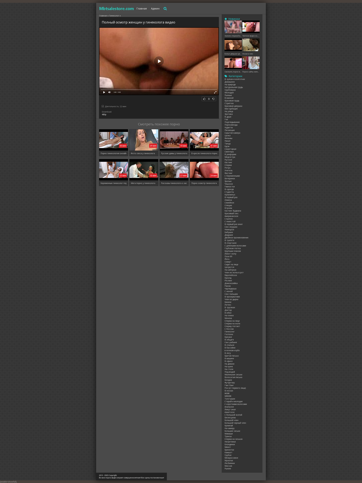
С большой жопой (233, 414)
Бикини (228, 302)
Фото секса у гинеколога (143, 153)
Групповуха (230, 89)
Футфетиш (230, 382)
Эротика (229, 114)
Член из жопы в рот (234, 272)
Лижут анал (230, 409)
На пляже (229, 315)
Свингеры (229, 151)
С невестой (230, 221)
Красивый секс (232, 213)
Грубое (228, 455)
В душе (228, 116)
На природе (230, 84)
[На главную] (116, 8)
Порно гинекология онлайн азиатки (114, 153)
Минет (228, 447)
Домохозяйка (231, 283)
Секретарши (230, 149)
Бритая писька (232, 355)
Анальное (229, 406)
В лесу (228, 353)
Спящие (228, 205)
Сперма (228, 165)
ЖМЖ (227, 393)
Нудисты (229, 127)
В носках (229, 390)
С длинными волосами (235, 245)
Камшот (228, 452)
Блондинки (230, 444)
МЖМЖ (228, 396)
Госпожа (229, 334)
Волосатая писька (233, 377)
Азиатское (230, 412)
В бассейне (230, 347)
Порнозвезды (231, 124)
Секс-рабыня (231, 342)
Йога (227, 259)
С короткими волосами (236, 404)
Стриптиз (229, 103)
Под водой (230, 371)
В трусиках (230, 307)
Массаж (228, 465)
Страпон (229, 218)
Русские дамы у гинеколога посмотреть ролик (174, 153)
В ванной (229, 98)
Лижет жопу (230, 253)
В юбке (228, 312)
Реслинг (228, 280)
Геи (226, 119)
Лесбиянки (230, 463)
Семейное (229, 202)
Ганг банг (229, 385)
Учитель (229, 170)
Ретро (227, 167)
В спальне (229, 345)
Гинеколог (230, 331)
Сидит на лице (231, 264)
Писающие (230, 130)
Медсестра (230, 157)
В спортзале (231, 243)
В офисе (229, 361)
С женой (229, 291)
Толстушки (230, 398)
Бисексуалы (230, 417)
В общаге (229, 339)
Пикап (227, 141)
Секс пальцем (231, 294)
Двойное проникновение (236, 237)
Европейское (231, 275)
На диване (229, 363)
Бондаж (228, 380)
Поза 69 (228, 256)
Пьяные (228, 95)
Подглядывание (232, 122)
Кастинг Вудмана (233, 210)
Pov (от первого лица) (235, 388)
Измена (228, 200)
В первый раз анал (234, 224)
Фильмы (228, 138)
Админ (155, 8)
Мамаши (229, 433)
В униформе (230, 154)
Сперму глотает (232, 326)
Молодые (229, 92)
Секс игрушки (231, 226)
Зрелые (228, 181)
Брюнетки (229, 449)
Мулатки (229, 460)
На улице (229, 111)
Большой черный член (235, 423)
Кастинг (228, 162)
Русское (228, 159)
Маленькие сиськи (233, 374)
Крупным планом (233, 251)
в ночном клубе (232, 350)
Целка (227, 135)
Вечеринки (230, 178)
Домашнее (230, 81)
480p (104, 114)
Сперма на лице (232, 320)
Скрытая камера (232, 132)
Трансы (228, 436)
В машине (229, 358)
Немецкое (229, 229)
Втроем (228, 208)
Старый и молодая (234, 401)
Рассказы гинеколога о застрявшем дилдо (174, 183)
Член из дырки (231, 299)
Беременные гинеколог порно (114, 183)
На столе (229, 369)
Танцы (228, 143)
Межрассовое (231, 457)
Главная (141, 8)
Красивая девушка (233, 106)
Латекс (228, 304)
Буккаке (228, 337)
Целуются (229, 267)
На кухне (229, 366)
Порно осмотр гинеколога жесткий (204, 183)
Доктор (228, 310)
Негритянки (230, 441)
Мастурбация (231, 108)
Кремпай (229, 425)
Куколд (228, 277)
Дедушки (229, 235)
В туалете (229, 240)
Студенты (229, 192)
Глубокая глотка (233, 248)
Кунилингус (230, 194)
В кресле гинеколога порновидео (204, 153)
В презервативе (232, 296)
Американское (231, 216)
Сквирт (228, 261)
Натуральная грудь (234, 87)
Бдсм (227, 146)
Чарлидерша (230, 288)
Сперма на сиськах (234, 439)
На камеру (229, 428)
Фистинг (228, 173)
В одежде (229, 189)
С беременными (232, 175)
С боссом (229, 329)
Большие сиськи (232, 431)
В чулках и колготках (235, 79)
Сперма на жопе (232, 323)
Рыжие (228, 468)
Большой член (231, 420)
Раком (228, 286)
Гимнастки (230, 186)
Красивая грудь (232, 100)
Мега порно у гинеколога (143, 183)
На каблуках (230, 269)
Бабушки (229, 232)
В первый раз (231, 197)
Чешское (229, 183)
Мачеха (228, 318)
